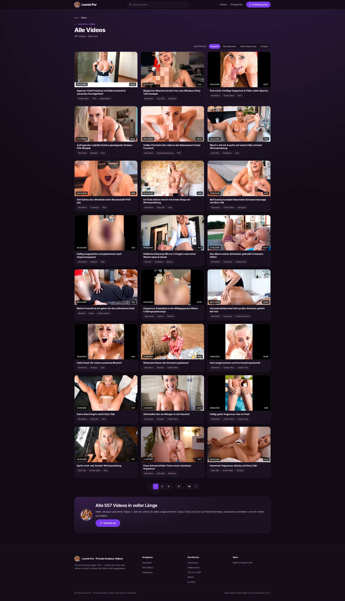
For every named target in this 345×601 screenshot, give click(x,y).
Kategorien (236, 4)
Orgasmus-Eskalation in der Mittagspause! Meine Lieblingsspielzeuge (170, 310)
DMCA (191, 577)
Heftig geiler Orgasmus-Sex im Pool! (230, 414)
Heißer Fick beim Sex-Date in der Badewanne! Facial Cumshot (171, 146)
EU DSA (191, 582)
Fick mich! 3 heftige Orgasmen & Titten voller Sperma (239, 90)
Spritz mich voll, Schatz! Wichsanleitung (99, 465)
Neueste (214, 46)
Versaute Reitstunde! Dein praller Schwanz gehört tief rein (237, 310)
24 (189, 486)
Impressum (193, 562)
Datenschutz (194, 567)
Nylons (169, 262)
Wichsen (172, 473)
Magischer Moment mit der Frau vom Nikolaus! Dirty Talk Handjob (171, 92)
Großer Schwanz (243, 316)
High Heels (149, 316)
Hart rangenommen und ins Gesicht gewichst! (235, 362)
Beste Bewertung (248, 46)
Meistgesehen (229, 46)
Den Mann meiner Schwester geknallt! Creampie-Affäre (237, 255)
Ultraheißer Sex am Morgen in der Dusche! (166, 414)
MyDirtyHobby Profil (252, 562)
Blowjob (94, 153)
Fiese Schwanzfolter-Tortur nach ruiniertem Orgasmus (167, 467)
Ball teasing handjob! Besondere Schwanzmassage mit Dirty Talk (238, 201)
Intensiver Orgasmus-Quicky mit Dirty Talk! (233, 465)
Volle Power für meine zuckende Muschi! (99, 362)
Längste (264, 46)
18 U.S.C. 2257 (194, 572)
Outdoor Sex (241, 262)
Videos (223, 4)
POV (94, 98)
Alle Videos (147, 567)
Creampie (95, 207)
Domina (148, 262)
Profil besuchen (261, 5)
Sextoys (94, 262)
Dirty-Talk (161, 98)
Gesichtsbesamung (165, 153)
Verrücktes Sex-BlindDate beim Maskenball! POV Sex (104, 201)
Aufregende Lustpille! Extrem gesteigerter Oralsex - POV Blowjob (105, 146)
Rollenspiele (105, 98)
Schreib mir (112, 524)
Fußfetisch (227, 153)
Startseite (147, 562)
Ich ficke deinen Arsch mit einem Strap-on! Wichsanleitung (166, 201)
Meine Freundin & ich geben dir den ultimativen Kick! (106, 308)
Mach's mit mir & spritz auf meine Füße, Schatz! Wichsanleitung (236, 146)
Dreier (91, 313)
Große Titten (83, 98)
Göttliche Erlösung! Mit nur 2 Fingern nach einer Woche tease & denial (169, 255)
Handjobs (172, 98)
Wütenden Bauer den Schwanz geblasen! (166, 362)
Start (76, 18)
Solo (237, 153)
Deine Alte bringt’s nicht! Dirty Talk (96, 414)
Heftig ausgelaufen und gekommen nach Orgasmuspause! (99, 255)
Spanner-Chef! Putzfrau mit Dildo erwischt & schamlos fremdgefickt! (101, 92)
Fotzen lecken (104, 313)
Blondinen (149, 98)
